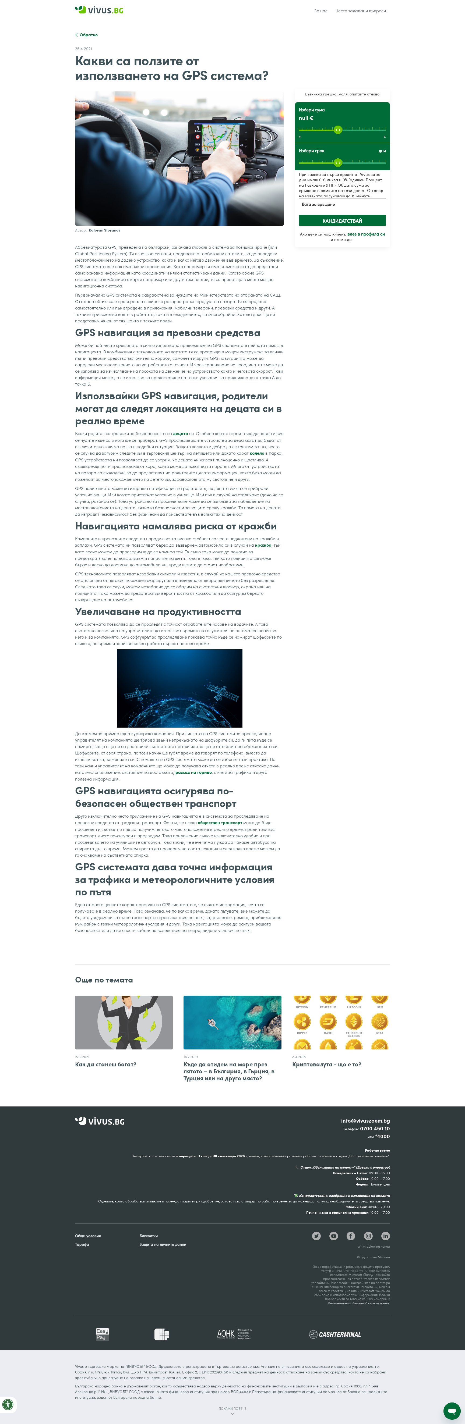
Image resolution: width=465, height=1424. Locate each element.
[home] (106, 11)
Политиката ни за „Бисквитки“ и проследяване (358, 1303)
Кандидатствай (342, 221)
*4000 (382, 1136)
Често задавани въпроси (361, 11)
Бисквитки (149, 1235)
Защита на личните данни (163, 1244)
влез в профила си (366, 234)
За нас (321, 11)
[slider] (338, 130)
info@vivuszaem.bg (365, 1121)
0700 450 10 (375, 1129)
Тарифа (82, 1244)
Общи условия (88, 1235)
